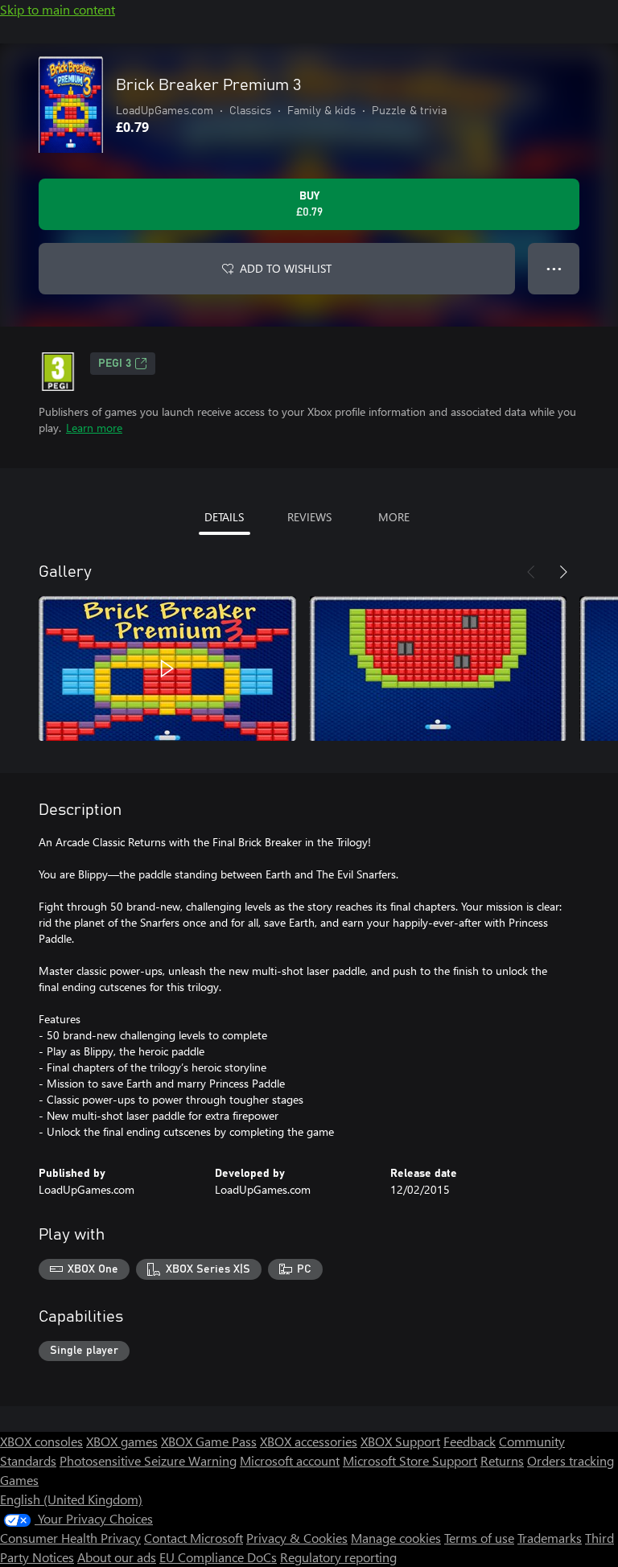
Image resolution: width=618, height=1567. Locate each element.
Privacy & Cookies (297, 1537)
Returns (502, 1460)
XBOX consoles (41, 1441)
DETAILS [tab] (224, 516)
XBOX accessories (308, 1441)
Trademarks (549, 1537)
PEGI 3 (114, 363)
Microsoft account (290, 1460)
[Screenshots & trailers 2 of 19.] (437, 668)
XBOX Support (400, 1441)
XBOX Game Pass (209, 1441)
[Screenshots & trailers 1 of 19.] (167, 668)
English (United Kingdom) (71, 1499)
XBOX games (122, 1441)
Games (19, 1479)
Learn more (94, 427)
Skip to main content (57, 9)
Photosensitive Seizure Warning (148, 1460)
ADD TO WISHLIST (286, 268)
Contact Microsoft (193, 1537)
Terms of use (479, 1537)
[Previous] (531, 572)
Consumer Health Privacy (70, 1537)
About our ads (116, 1556)
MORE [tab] (394, 516)
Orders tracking (570, 1460)
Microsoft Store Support (410, 1460)
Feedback (469, 1441)
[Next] (563, 572)
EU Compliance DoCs (218, 1556)
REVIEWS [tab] (309, 516)
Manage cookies (396, 1537)
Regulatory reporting (338, 1556)
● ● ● (554, 268)
